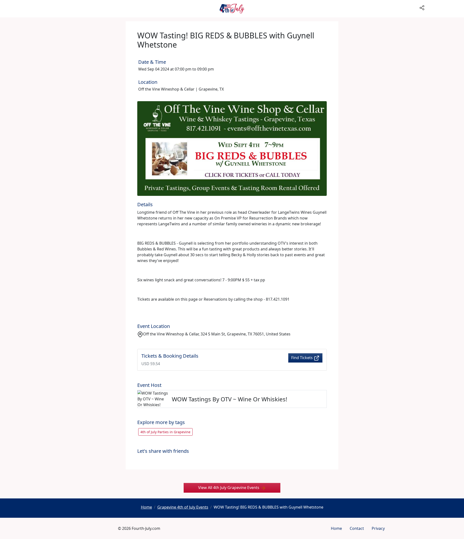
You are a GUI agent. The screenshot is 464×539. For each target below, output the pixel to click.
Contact (357, 528)
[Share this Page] (441, 7)
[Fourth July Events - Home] (232, 8)
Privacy (378, 528)
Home (336, 528)
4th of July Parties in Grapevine (165, 432)
